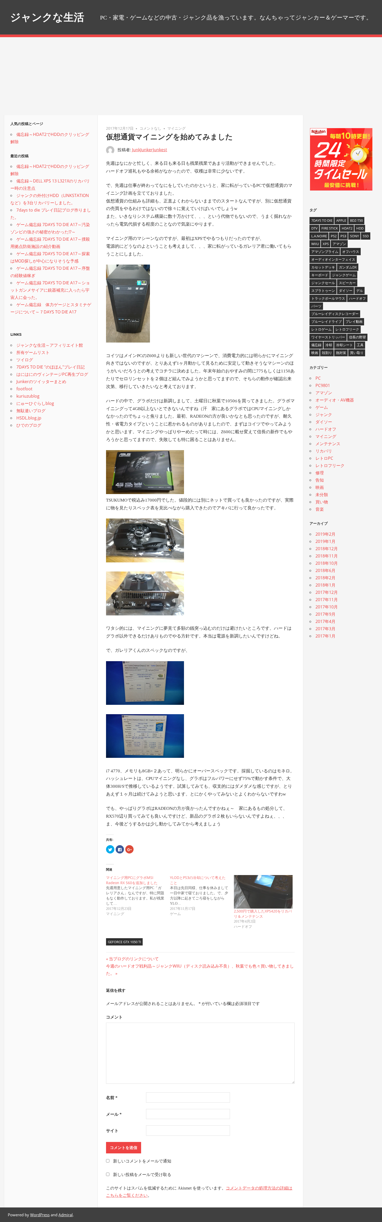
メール (114, 1114)
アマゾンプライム (324, 251)
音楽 (319, 509)
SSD (366, 236)
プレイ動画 (354, 321)
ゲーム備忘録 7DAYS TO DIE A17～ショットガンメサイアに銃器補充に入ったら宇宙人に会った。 (50, 290)
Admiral (65, 1214)
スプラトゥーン (323, 290)
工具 (360, 345)
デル (359, 290)
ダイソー (345, 290)
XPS (326, 243)
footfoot (24, 389)
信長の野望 (357, 337)
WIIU (315, 243)
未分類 (321, 494)
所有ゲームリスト (33, 352)
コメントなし (150, 128)
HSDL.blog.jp (28, 418)
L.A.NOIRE (319, 236)
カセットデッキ (323, 267)
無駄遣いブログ (30, 410)
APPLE (341, 220)
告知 (319, 480)
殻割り (327, 352)
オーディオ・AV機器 (334, 400)
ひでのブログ (28, 425)
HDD (360, 228)
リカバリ (323, 451)
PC (318, 378)
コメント (114, 1017)
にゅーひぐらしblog (35, 403)
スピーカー (347, 282)
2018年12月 (326, 548)
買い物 (321, 502)
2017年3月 (325, 629)
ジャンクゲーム (344, 275)
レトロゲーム (321, 329)
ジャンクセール (323, 282)
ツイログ (24, 360)
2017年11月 (326, 599)
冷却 (328, 345)
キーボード (319, 275)
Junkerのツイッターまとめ (41, 381)
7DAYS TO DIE (321, 220)
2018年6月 (325, 570)
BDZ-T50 (356, 220)
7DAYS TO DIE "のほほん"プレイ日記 (50, 367)
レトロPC (324, 458)
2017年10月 (326, 607)
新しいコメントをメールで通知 (142, 1161)
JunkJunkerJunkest (149, 150)
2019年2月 (325, 534)
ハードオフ (357, 298)
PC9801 (322, 385)
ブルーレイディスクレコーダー (335, 313)
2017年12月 (326, 592)
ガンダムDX (348, 267)
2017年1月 (325, 636)
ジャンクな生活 (47, 17)
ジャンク (323, 414)
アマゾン (339, 243)
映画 (314, 352)
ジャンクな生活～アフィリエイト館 (49, 345)
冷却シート (344, 345)
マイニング (176, 128)
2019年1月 (325, 541)
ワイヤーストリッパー (328, 337)
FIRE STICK (329, 228)
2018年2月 (325, 578)
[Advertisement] (191, 76)
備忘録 (316, 345)
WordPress (40, 1214)
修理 (319, 473)
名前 (111, 1097)
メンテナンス (327, 443)
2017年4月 (325, 621)
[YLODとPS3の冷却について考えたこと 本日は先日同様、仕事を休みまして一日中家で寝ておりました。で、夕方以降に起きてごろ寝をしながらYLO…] (202, 896)
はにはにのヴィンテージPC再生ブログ (52, 374)
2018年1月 (325, 585)
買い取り (357, 352)
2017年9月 (325, 614)
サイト (112, 1130)
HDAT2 (347, 228)
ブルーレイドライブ (326, 321)
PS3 (343, 236)
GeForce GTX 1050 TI (124, 942)
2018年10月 (326, 563)
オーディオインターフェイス (333, 259)
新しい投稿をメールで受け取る (142, 1174)
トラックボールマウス (328, 298)
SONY (354, 236)
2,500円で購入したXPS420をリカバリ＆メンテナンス (263, 914)
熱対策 (341, 352)
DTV (314, 228)
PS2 (334, 236)
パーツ (316, 306)
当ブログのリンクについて (134, 959)
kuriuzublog (27, 396)
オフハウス (350, 251)
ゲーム (321, 407)
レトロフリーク (347, 329)
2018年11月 (326, 556)
